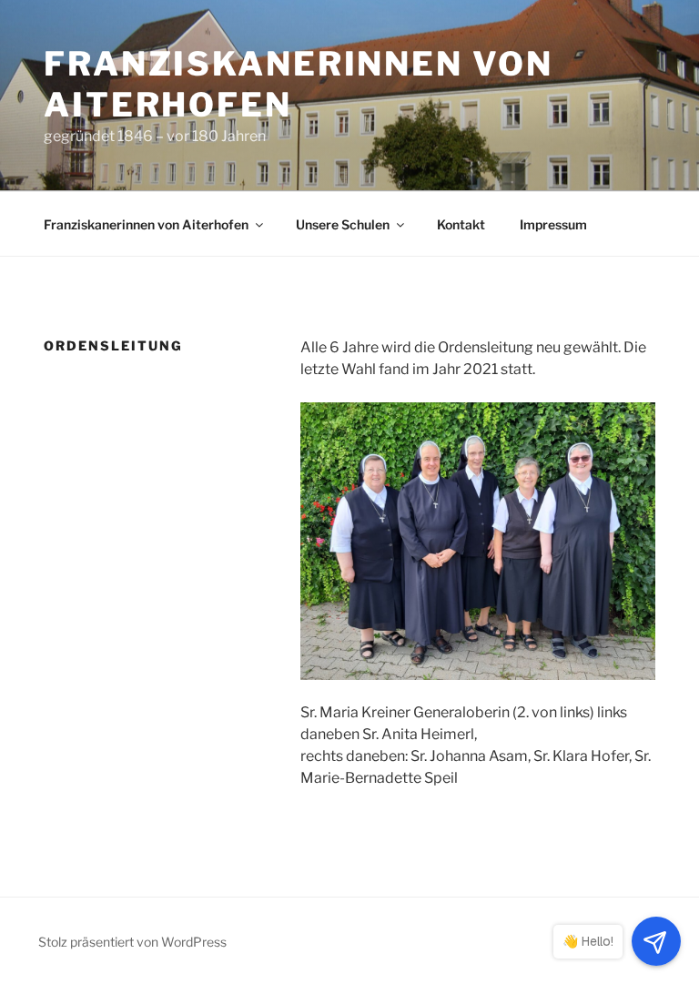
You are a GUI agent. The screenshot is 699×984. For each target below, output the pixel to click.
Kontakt (461, 224)
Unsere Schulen (343, 224)
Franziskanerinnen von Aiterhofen (146, 224)
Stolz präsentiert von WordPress (132, 941)
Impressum (553, 224)
